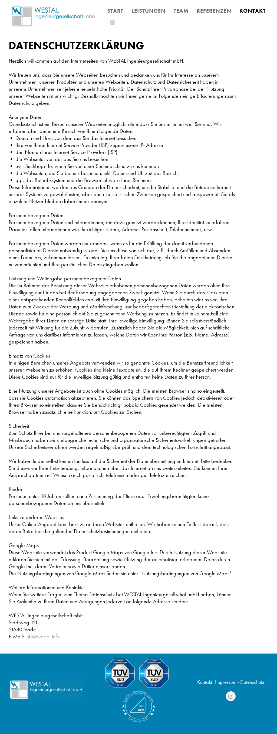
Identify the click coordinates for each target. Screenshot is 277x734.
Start (115, 10)
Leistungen (148, 10)
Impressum (225, 682)
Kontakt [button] (252, 10)
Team (181, 10)
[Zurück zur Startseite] (53, 16)
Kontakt (204, 682)
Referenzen (214, 10)
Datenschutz (252, 682)
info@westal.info (42, 636)
